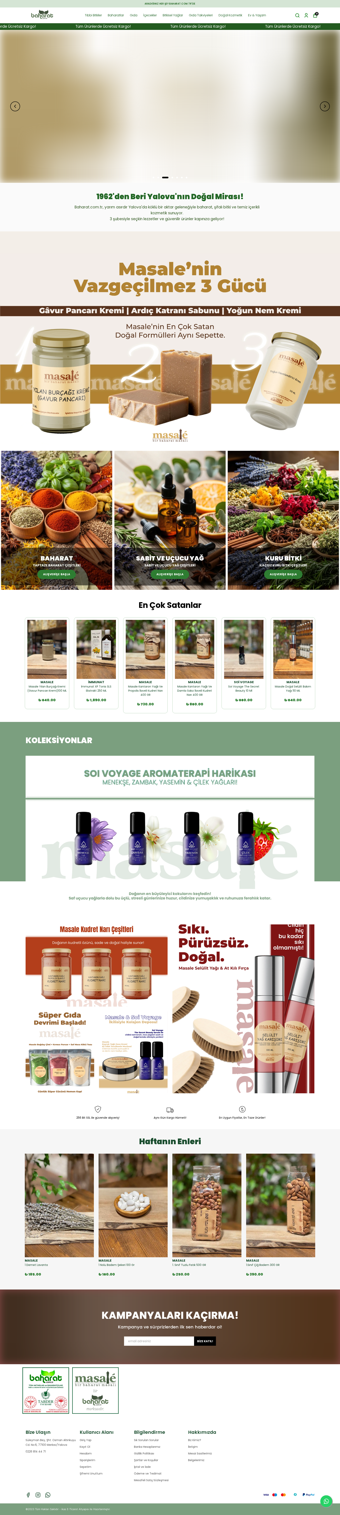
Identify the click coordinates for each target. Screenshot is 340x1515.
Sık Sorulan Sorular (146, 1440)
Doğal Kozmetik (230, 15)
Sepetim (85, 1467)
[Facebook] (28, 1495)
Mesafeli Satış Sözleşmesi (151, 1480)
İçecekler (150, 15)
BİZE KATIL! (205, 1341)
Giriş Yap (85, 1440)
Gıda (133, 15)
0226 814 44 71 (36, 1451)
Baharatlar (116, 15)
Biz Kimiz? (194, 1440)
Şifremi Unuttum (91, 1473)
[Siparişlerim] (306, 15)
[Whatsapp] (47, 1495)
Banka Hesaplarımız (147, 1447)
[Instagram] (38, 1495)
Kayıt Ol (85, 1447)
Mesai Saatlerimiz (200, 1453)
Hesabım (86, 1453)
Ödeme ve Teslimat (148, 1473)
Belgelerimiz (196, 1460)
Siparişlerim (87, 1460)
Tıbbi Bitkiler (93, 15)
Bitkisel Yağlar (173, 15)
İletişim (193, 1447)
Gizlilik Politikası (144, 1453)
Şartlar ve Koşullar (146, 1460)
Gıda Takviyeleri (201, 15)
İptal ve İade (142, 1467)
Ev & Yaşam (257, 15)
